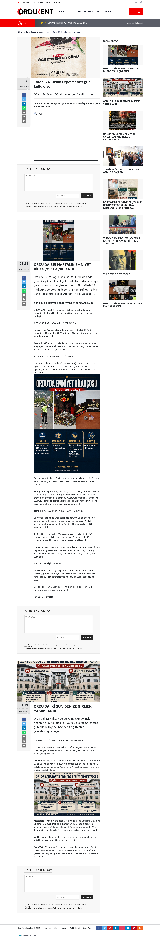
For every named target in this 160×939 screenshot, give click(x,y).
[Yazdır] (24, 117)
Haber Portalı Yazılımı (29, 935)
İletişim (64, 928)
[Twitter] (24, 99)
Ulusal (109, 12)
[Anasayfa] (18, 2)
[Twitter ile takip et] (104, 928)
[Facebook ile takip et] (99, 928)
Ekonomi (81, 12)
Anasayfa (47, 928)
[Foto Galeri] (141, 2)
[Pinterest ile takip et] (134, 928)
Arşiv (48, 2)
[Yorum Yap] (24, 121)
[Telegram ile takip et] (128, 928)
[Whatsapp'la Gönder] (24, 108)
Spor (90, 12)
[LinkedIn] (24, 104)
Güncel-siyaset (66, 12)
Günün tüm (135, 23)
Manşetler (26, 2)
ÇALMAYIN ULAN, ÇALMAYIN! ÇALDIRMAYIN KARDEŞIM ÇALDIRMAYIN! (77, 23)
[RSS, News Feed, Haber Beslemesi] (140, 928)
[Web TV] (135, 2)
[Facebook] (24, 95)
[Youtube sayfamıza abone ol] (110, 928)
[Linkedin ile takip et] (116, 928)
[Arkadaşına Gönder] (24, 112)
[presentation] (26, 23)
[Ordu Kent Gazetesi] (35, 12)
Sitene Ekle (56, 2)
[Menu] (132, 12)
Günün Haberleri (38, 2)
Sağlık (99, 12)
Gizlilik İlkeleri (75, 928)
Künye (56, 928)
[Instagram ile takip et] (122, 928)
